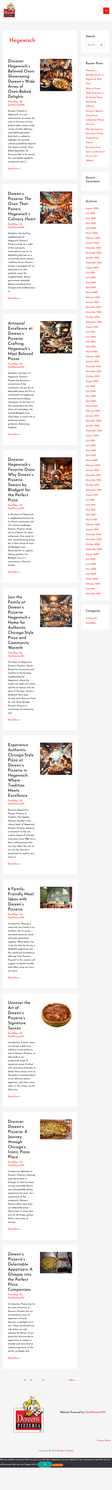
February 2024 (93, 357)
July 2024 (90, 332)
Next (73, 1380)
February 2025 (93, 297)
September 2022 (94, 431)
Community (91, 618)
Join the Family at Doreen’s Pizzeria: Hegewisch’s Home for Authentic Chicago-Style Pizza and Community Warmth (21, 622)
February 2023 (93, 411)
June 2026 (91, 218)
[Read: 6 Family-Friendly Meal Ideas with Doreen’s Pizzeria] (56, 897)
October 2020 (93, 544)
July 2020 (90, 559)
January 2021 (92, 529)
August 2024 (92, 327)
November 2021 (93, 480)
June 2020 (91, 564)
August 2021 (92, 495)
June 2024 (91, 337)
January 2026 (92, 243)
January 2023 (92, 416)
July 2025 (90, 273)
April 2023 (91, 401)
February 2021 (93, 525)
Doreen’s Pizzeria (65, 1451)
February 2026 (93, 238)
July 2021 (90, 500)
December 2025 (93, 248)
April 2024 (91, 347)
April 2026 (91, 228)
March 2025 (92, 292)
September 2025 (94, 263)
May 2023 (91, 396)
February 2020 (93, 584)
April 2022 (91, 455)
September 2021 (93, 490)
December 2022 (93, 421)
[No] (57, 1465)
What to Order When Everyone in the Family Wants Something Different (95, 97)
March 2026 (92, 233)
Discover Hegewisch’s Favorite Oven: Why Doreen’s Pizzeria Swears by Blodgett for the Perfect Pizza (21, 480)
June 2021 (90, 505)
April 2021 (91, 515)
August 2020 (92, 554)
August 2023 (92, 381)
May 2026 (91, 223)
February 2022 (93, 465)
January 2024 (92, 361)
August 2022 (92, 436)
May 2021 (90, 510)
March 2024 (92, 352)
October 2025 (92, 258)
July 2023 (90, 386)
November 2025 (93, 253)
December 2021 (93, 475)
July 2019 (90, 589)
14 (43, 1380)
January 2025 (92, 302)
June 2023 (91, 391)
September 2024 (94, 322)
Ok (44, 1464)
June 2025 (91, 278)
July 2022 (90, 441)
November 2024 (94, 312)
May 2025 (91, 282)
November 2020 (94, 539)
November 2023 (93, 371)
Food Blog (13, 102)
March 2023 (92, 406)
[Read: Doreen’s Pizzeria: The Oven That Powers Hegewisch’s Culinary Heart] (56, 207)
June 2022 (91, 445)
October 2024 (93, 317)
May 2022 (91, 450)
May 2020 (91, 569)
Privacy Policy (104, 1441)
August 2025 (92, 268)
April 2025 (91, 287)
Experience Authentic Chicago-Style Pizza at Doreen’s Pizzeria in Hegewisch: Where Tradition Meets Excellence (21, 770)
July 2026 (90, 213)
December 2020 (93, 534)
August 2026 (92, 208)
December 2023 (93, 366)
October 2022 (93, 426)
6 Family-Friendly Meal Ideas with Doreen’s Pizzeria (21, 899)
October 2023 (92, 376)
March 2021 (91, 520)
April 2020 (91, 574)
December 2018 (93, 594)
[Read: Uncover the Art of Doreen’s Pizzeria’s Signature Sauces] (56, 1016)
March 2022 (92, 460)
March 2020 (92, 579)
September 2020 (94, 549)
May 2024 (91, 342)
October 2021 (92, 485)
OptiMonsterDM (95, 1412)
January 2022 (92, 470)
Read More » (14, 168)
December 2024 (93, 307)
